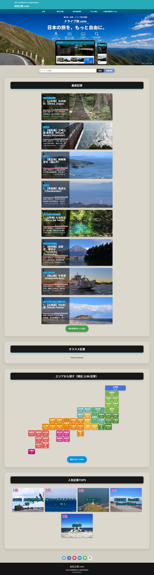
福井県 (80, 415)
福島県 (112, 409)
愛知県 (87, 420)
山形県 (108, 404)
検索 (100, 70)
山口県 (45, 426)
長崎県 (31, 433)
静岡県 (94, 426)
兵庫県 (66, 424)
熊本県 (38, 445)
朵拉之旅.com (21, 6)
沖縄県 (31, 451)
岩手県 (115, 399)
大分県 (45, 433)
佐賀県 (38, 439)
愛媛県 (59, 439)
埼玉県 (108, 420)
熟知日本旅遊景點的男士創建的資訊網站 (77, 570)
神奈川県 (101, 427)
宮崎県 (45, 439)
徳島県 (66, 433)
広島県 (52, 426)
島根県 (52, 420)
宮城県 (115, 404)
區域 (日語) (60, 11)
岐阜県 (87, 415)
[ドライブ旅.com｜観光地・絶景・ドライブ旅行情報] (80, 558)
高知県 (66, 439)
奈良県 (80, 426)
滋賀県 (80, 420)
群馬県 (101, 415)
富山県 (87, 409)
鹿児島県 (45, 445)
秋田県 (108, 399)
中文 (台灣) (93, 11)
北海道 (115, 388)
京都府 (73, 420)
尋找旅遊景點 (77, 11)
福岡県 (38, 433)
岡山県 (59, 426)
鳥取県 (59, 420)
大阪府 (73, 426)
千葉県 (115, 420)
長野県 (94, 418)
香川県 (59, 433)
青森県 (112, 393)
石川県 (80, 409)
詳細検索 (109, 70)
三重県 (87, 426)
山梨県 (101, 420)
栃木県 (108, 415)
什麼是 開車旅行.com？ (110, 11)
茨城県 (115, 415)
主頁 (43, 11)
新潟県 (97, 409)
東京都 (108, 426)
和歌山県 (80, 433)
